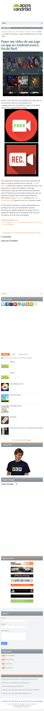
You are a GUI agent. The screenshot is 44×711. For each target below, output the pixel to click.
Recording (20, 32)
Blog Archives (23, 354)
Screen (27, 32)
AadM (17, 220)
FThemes (16, 704)
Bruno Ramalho (10, 655)
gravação (11, 32)
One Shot (20, 198)
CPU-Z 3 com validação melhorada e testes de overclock (20, 690)
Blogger (28, 440)
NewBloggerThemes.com (22, 707)
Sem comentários (8, 224)
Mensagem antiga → (35, 233)
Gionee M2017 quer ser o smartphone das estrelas (26, 428)
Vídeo (33, 32)
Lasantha (34, 704)
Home (4, 32)
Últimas (12, 362)
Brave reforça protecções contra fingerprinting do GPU (20, 679)
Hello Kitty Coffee (15, 406)
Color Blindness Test (16, 384)
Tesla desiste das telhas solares (12, 686)
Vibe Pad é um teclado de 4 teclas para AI (15, 683)
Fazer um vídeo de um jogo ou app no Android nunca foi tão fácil (20, 45)
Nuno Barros (9, 668)
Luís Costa (8, 663)
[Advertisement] (22, 16)
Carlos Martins (9, 659)
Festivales (13, 417)
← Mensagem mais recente (11, 233)
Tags (13, 354)
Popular (5, 354)
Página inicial (24, 233)
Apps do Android (20, 701)
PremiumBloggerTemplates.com (22, 705)
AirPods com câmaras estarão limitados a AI (16, 693)
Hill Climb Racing (15, 395)
